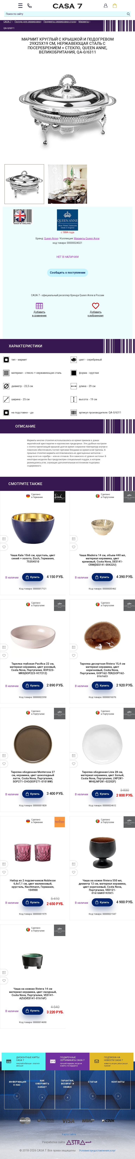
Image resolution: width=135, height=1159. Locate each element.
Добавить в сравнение (39, 314)
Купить (35, 577)
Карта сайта (69, 1134)
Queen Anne (51, 238)
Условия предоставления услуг (97, 1150)
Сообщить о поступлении (67, 272)
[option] (24, 184)
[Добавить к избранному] (4, 546)
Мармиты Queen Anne (86, 238)
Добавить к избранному (96, 314)
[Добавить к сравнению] (4, 538)
